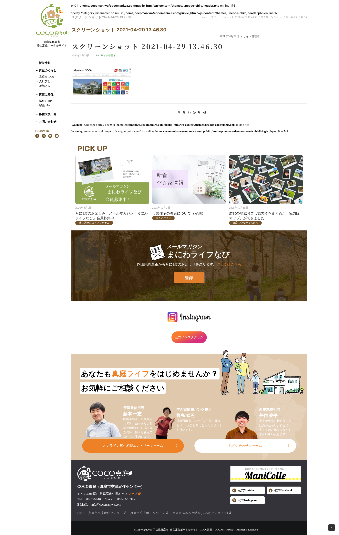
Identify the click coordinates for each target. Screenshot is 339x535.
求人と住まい (163, 218)
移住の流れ (46, 100)
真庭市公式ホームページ (147, 513)
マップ (132, 493)
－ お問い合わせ (45, 121)
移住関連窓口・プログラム (94, 222)
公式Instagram (248, 500)
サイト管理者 (108, 55)
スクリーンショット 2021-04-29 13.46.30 (234, 17)
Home (203, 17)
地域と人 (44, 85)
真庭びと (44, 81)
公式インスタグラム (189, 337)
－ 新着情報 (43, 63)
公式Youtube (246, 490)
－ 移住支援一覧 (45, 114)
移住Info (44, 105)
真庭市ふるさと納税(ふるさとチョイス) (200, 513)
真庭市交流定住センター (105, 513)
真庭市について (48, 76)
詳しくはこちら (229, 264)
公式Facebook (283, 490)
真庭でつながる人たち (245, 222)
